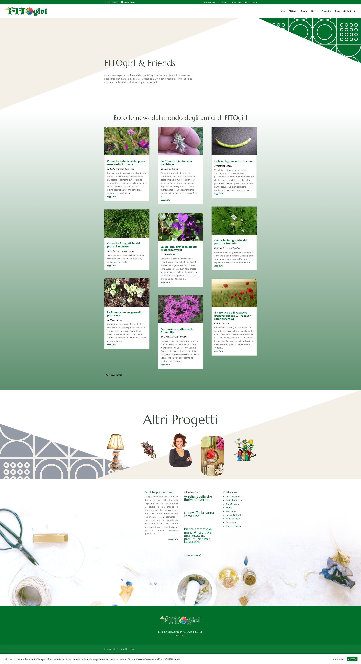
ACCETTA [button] (352, 659)
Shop (240, 2)
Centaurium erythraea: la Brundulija (177, 330)
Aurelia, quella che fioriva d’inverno (198, 498)
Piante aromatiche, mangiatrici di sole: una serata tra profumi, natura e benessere (198, 535)
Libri (313, 11)
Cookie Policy (127, 649)
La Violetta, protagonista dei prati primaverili (179, 248)
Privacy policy (111, 649)
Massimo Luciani (171, 169)
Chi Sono (293, 11)
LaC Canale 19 (233, 496)
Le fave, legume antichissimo (233, 161)
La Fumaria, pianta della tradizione (176, 162)
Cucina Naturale (234, 515)
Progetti (325, 11)
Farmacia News (233, 518)
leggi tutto (111, 196)
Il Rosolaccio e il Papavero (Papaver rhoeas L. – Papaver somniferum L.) (232, 315)
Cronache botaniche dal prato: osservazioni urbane (126, 162)
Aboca (229, 507)
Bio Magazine (232, 504)
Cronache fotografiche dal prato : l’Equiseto (123, 245)
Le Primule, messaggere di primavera (124, 314)
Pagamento (222, 2)
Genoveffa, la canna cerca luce (199, 514)
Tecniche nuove (234, 500)
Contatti (347, 11)
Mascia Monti (116, 320)
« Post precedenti (113, 374)
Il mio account (209, 2)
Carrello (232, 2)
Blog (303, 11)
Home (282, 11)
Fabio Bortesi (223, 323)
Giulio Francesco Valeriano (122, 169)
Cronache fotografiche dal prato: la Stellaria (230, 242)
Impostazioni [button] (338, 659)
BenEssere (231, 511)
